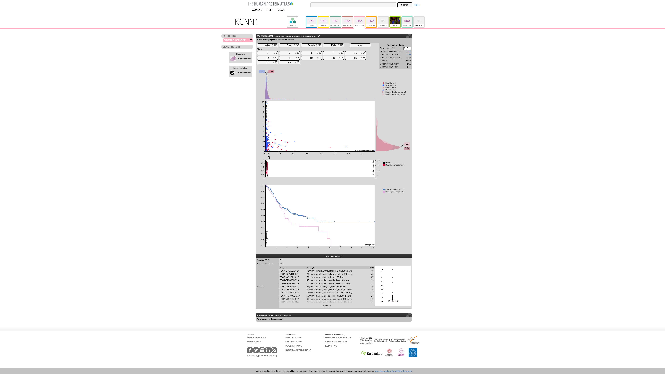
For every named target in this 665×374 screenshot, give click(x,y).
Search (404, 5)
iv (272, 62)
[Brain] (324, 18)
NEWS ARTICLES (256, 337)
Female (315, 45)
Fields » (416, 5)
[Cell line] (407, 18)
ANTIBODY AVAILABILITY (337, 337)
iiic (360, 58)
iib (272, 58)
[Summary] (296, 18)
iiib (337, 58)
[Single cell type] (336, 18)
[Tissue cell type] (348, 18)
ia (294, 53)
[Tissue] (312, 18)
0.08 (409, 54)
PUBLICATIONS (293, 346)
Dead (293, 45)
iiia (315, 58)
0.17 (409, 51)
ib (316, 53)
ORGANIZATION (293, 341)
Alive (271, 45)
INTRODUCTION (293, 337)
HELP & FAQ (330, 346)
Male (337, 45)
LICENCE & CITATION (335, 341)
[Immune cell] (372, 18)
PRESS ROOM (255, 341)
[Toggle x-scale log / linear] (360, 45)
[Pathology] (360, 18)
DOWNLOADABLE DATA (298, 350)
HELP (270, 10)
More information (383, 371)
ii (338, 53)
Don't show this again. (402, 371)
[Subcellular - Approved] (395, 18)
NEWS (281, 10)
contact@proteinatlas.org (262, 355)
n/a (294, 62)
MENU (258, 10)
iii (294, 58)
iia (360, 53)
